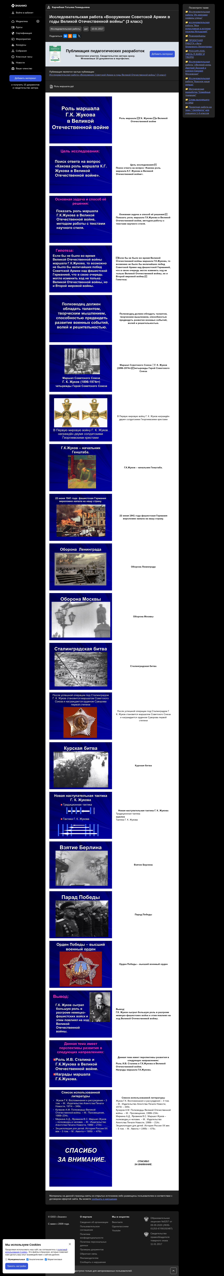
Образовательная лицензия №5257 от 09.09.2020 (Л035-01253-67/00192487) (162, 1223)
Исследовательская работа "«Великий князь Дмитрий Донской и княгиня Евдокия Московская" (198, 67)
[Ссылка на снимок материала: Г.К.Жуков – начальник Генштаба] (80, 467)
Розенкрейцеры (197, 36)
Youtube (116, 1230)
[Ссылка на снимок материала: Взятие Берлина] (80, 864)
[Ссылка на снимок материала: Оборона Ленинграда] (80, 566)
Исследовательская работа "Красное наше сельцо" (197, 81)
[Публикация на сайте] (38, 21)
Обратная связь (88, 1254)
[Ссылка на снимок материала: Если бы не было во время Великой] (80, 268)
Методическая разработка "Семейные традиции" (197, 92)
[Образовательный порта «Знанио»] (18, 6)
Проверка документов (91, 1249)
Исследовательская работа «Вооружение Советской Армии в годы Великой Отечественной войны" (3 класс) (107, 75)
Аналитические (36, 1259)
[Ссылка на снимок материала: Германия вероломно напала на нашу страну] (80, 517)
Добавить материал (25, 78)
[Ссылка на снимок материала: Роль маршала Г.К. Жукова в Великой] (80, 119)
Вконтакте (117, 1222)
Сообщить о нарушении (93, 1262)
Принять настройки (16, 1266)
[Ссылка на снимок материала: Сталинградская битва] (80, 666)
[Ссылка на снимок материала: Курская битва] (80, 765)
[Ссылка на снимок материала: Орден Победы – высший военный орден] (80, 964)
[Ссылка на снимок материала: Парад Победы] (80, 914)
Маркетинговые (55, 1259)
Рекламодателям (89, 1258)
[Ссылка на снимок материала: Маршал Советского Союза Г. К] (80, 368)
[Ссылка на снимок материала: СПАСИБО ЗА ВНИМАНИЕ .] (80, 1162)
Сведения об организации (94, 1222)
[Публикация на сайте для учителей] (55, 54)
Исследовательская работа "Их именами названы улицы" (197, 14)
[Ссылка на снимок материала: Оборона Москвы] (80, 616)
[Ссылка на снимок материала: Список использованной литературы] (80, 1113)
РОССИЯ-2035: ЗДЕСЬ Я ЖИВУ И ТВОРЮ (195, 54)
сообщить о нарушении (104, 1199)
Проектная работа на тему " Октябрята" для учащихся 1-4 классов (198, 110)
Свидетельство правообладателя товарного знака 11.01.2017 (160, 1238)
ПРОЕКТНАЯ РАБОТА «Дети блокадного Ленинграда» (198, 43)
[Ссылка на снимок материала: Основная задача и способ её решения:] (80, 219)
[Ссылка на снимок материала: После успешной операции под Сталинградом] (80, 715)
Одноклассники (120, 1226)
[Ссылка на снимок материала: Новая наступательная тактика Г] (80, 815)
